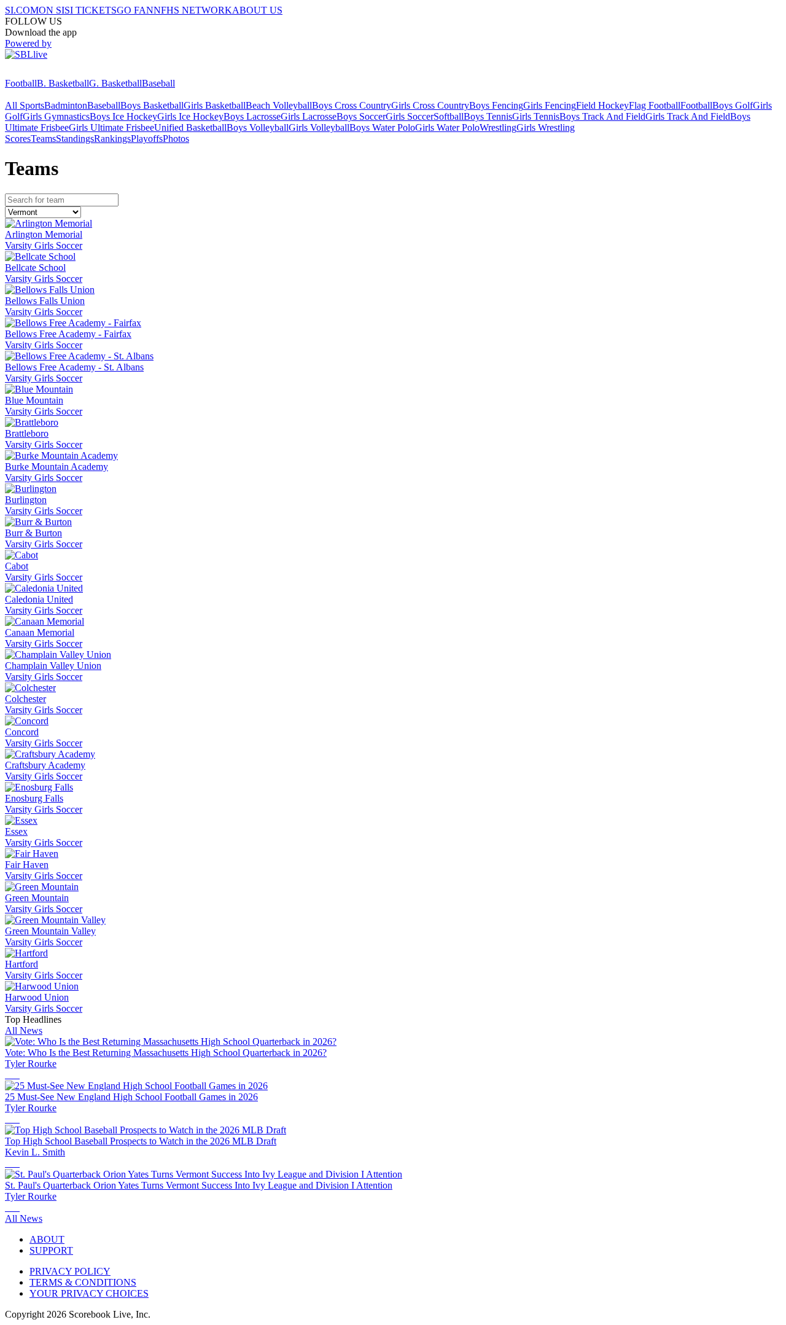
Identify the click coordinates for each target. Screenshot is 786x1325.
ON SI (51, 10)
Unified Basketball (190, 127)
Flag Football (654, 105)
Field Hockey (602, 105)
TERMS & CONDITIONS (82, 1282)
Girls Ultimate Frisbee (111, 127)
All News (23, 1030)
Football (21, 83)
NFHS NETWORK (193, 10)
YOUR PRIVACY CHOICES (89, 1293)
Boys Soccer (361, 116)
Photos (176, 138)
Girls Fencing (549, 105)
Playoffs (147, 138)
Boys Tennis (488, 116)
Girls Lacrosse (309, 116)
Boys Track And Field (602, 116)
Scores (18, 138)
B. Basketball (63, 83)
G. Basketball (115, 83)
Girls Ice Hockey (190, 116)
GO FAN (135, 10)
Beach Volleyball (279, 105)
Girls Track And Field (687, 116)
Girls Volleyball (319, 127)
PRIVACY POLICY (70, 1271)
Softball (449, 116)
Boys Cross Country (351, 105)
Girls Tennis (535, 116)
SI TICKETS (90, 10)
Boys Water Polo (382, 127)
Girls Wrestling (545, 127)
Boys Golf (732, 105)
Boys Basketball (152, 105)
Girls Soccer (410, 116)
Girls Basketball (215, 105)
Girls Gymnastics (56, 116)
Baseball (158, 83)
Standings (75, 138)
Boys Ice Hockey (123, 116)
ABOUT (46, 1239)
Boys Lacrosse (252, 116)
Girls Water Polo (447, 127)
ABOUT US (257, 10)
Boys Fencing (496, 105)
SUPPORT (51, 1250)
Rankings (112, 138)
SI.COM (22, 10)
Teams (43, 138)
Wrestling (498, 127)
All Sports (24, 105)
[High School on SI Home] (52, 72)
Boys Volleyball (258, 127)
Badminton (65, 105)
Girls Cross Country (430, 105)
